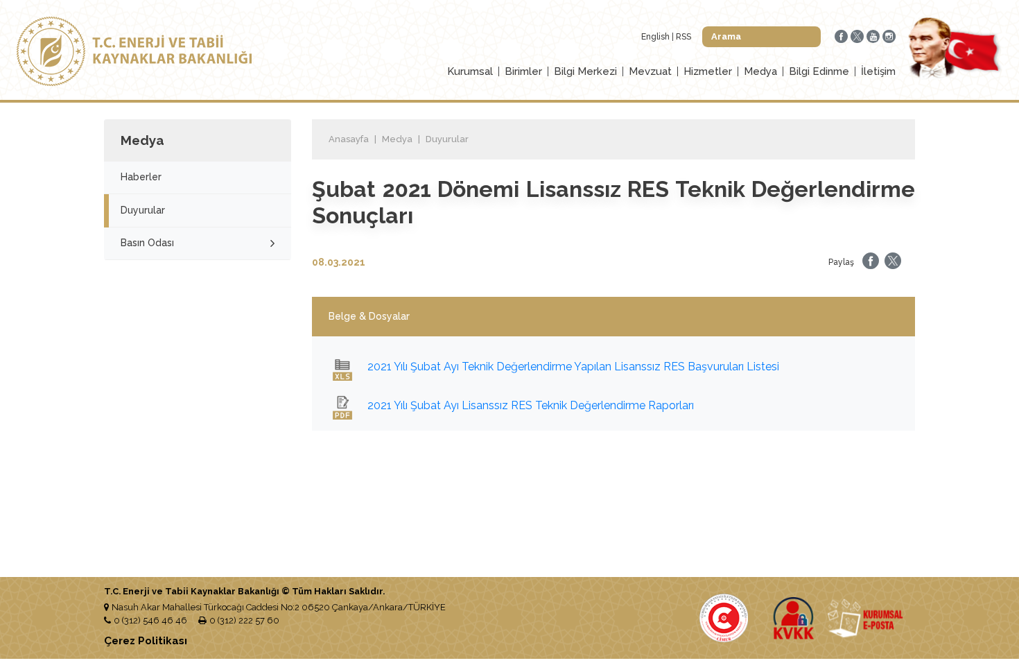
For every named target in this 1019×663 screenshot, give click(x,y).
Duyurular (143, 210)
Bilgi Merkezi (585, 71)
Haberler (141, 176)
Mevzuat (650, 71)
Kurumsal (470, 71)
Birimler (523, 71)
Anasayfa (349, 139)
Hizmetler (707, 71)
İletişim (878, 71)
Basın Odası (147, 242)
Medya (760, 71)
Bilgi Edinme (819, 71)
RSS (683, 37)
